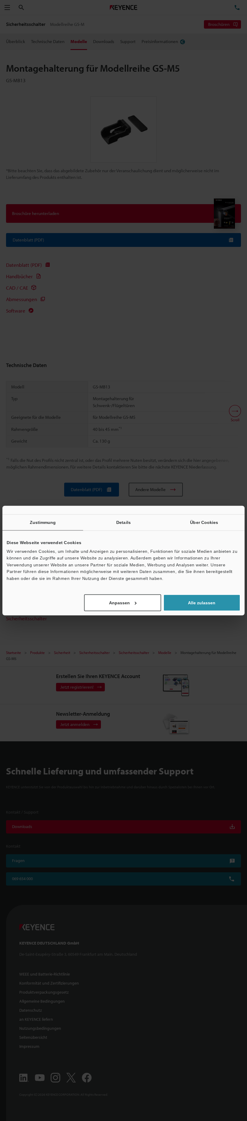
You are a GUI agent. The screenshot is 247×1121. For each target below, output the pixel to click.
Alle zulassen (201, 602)
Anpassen (119, 602)
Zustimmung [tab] (43, 522)
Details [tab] (123, 522)
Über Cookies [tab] (204, 522)
